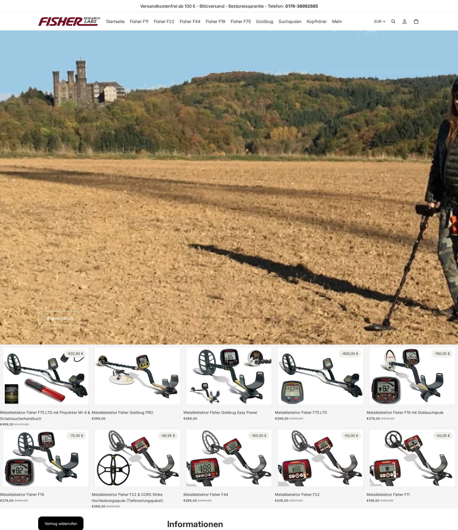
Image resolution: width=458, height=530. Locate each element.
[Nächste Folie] (80, 376)
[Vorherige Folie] (11, 376)
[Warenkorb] (416, 21)
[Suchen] (393, 21)
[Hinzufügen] (80, 396)
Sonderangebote (59, 318)
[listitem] (337, 21)
